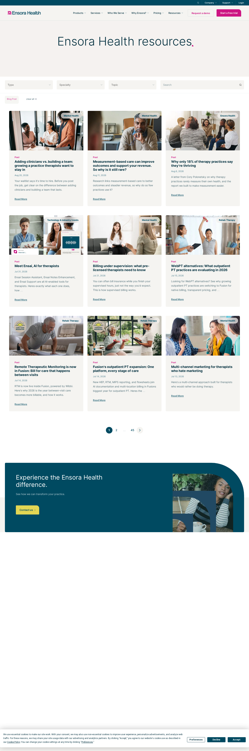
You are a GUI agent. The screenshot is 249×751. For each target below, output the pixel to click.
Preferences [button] (87, 742)
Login (241, 2)
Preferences (196, 739)
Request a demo (201, 13)
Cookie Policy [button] (13, 742)
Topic (114, 84)
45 (132, 430)
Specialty (65, 84)
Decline (216, 739)
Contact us (27, 509)
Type (11, 84)
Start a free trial (229, 12)
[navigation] (144, 12)
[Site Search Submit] (198, 3)
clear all (30, 99)
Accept (236, 739)
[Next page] (140, 430)
